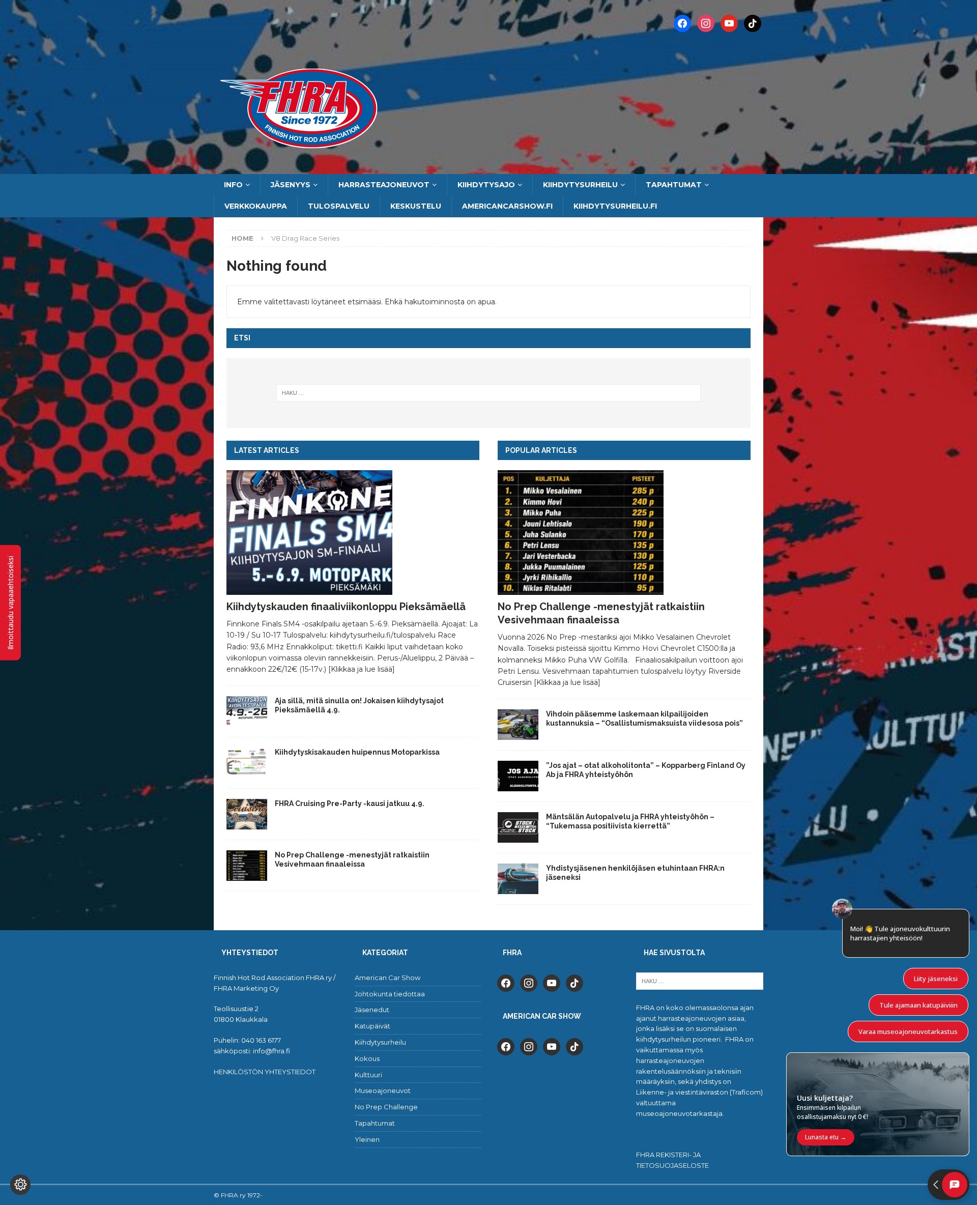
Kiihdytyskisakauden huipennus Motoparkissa (357, 752)
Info (233, 184)
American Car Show (387, 977)
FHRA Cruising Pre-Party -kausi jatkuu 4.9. (349, 803)
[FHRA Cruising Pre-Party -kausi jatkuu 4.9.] (246, 814)
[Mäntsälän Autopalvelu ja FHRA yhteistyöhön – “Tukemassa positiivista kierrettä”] (518, 827)
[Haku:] (489, 392)
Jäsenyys (290, 184)
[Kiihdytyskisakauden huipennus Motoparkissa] (246, 763)
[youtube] (551, 982)
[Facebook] (682, 22)
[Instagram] (705, 22)
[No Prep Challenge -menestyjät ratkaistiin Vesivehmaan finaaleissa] (246, 865)
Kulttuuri (368, 1075)
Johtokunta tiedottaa (390, 994)
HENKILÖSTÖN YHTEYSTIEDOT (264, 1072)
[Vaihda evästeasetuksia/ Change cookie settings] (20, 1184)
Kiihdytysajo (486, 184)
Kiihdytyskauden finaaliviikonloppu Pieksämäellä (346, 606)
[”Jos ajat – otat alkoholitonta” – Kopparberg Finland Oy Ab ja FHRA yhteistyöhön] (518, 776)
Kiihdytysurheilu (580, 184)
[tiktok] (574, 982)
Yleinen (367, 1139)
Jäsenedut (372, 1010)
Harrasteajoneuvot (383, 184)
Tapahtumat (674, 184)
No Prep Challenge (386, 1107)
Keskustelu (415, 206)
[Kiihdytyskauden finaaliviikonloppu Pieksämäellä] (352, 532)
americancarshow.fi (507, 206)
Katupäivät (372, 1026)
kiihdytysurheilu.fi (615, 206)
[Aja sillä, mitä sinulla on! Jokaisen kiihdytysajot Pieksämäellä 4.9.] (246, 711)
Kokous (367, 1058)
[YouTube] (729, 22)
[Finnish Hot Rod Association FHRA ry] (488, 168)
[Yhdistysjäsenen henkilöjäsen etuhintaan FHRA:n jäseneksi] (518, 879)
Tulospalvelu (338, 206)
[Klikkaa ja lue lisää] (361, 669)
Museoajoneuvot (383, 1090)
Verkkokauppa (255, 206)
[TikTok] (752, 22)
